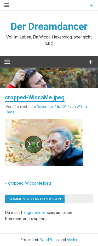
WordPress (49, 240)
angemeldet (35, 212)
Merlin (72, 240)
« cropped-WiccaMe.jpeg (28, 183)
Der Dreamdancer (49, 26)
